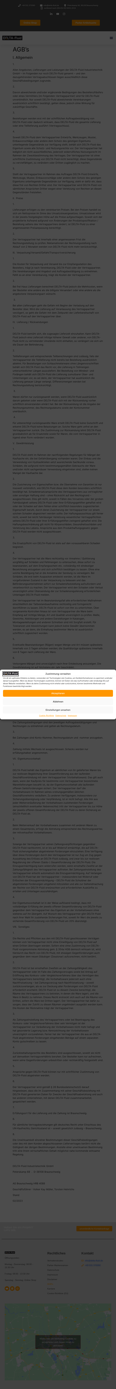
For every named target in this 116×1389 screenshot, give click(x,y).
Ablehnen (58, 701)
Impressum (72, 715)
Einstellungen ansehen (58, 709)
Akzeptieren (58, 693)
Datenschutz (60, 715)
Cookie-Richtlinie (46, 715)
